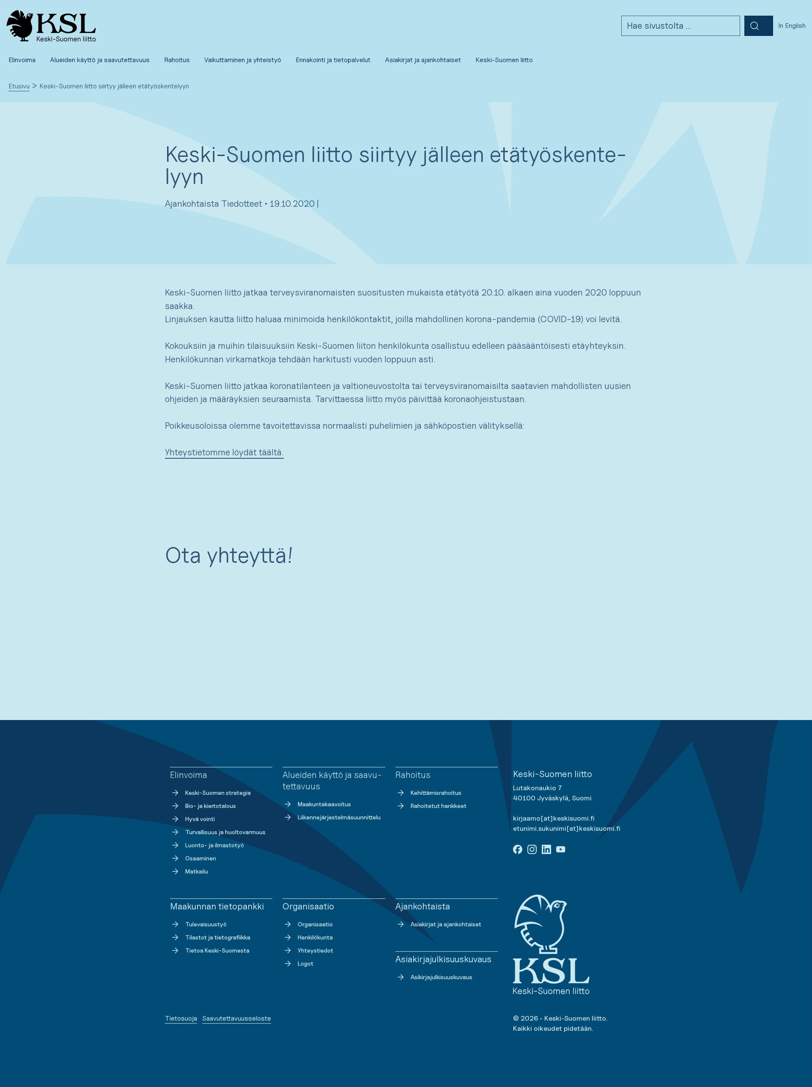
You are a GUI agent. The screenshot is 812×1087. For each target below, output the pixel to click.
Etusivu (19, 86)
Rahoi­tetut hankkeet (438, 805)
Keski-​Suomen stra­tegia (218, 792)
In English (792, 26)
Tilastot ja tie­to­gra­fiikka (217, 937)
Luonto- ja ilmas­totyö (214, 845)
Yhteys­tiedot (315, 950)
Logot (305, 963)
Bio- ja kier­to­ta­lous (210, 805)
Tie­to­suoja (181, 1018)
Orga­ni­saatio (315, 924)
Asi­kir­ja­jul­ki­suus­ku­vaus (441, 976)
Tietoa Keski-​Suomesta (217, 950)
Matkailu (196, 871)
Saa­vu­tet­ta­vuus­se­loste (236, 1018)
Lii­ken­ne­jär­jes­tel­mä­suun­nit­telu (339, 817)
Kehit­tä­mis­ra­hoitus (436, 792)
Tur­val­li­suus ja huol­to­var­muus (225, 831)
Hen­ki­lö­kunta (315, 937)
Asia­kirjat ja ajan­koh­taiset (446, 924)
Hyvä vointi (200, 818)
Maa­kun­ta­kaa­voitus (324, 804)
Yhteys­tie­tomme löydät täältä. (224, 452)
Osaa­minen (200, 858)
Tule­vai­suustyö (206, 924)
